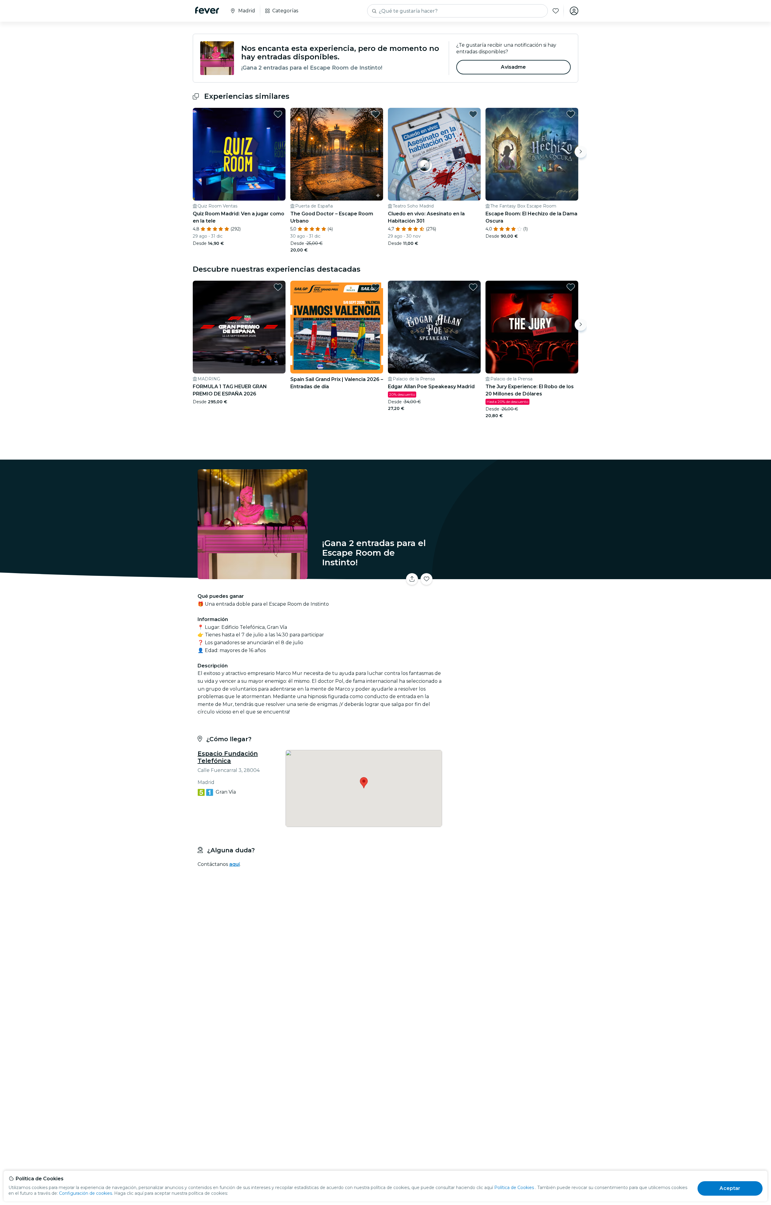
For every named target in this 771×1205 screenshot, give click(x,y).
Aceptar (729, 1188)
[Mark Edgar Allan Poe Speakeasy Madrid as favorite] (473, 287)
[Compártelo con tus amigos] (412, 579)
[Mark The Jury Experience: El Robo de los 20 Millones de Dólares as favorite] (571, 287)
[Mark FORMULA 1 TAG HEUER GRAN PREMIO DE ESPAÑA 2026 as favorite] (278, 287)
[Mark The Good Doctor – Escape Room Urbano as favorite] (375, 114)
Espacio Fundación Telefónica (228, 757)
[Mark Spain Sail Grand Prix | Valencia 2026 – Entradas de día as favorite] (375, 287)
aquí (234, 864)
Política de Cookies (514, 1187)
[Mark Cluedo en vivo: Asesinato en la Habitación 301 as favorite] (473, 114)
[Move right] (581, 152)
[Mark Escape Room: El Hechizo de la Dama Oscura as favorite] (571, 114)
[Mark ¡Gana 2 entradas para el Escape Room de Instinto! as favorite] (426, 579)
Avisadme (513, 67)
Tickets (511, 575)
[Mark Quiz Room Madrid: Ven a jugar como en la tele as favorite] (278, 114)
